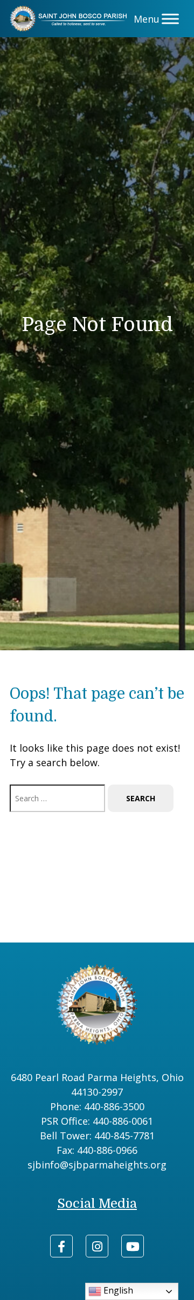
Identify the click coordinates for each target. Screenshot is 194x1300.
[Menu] (170, 18)
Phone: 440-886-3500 (97, 1106)
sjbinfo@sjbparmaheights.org (97, 1164)
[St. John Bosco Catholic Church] (70, 18)
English (117, 1290)
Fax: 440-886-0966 (97, 1150)
